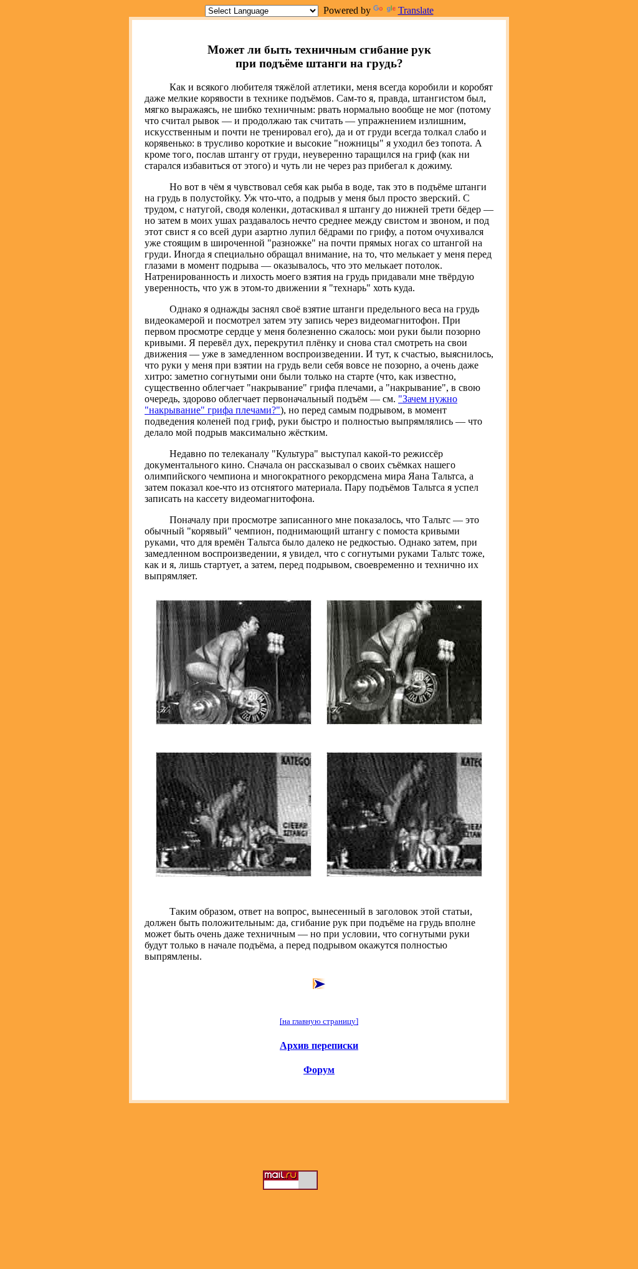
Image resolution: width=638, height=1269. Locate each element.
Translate (416, 10)
